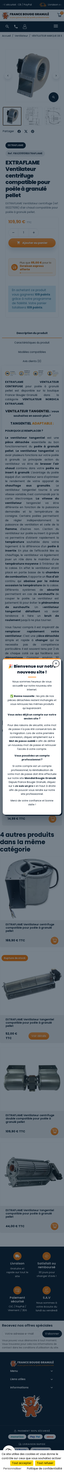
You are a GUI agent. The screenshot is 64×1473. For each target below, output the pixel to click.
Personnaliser (12, 1468)
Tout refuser (45, 1463)
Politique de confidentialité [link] (44, 1468)
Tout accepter (22, 1463)
